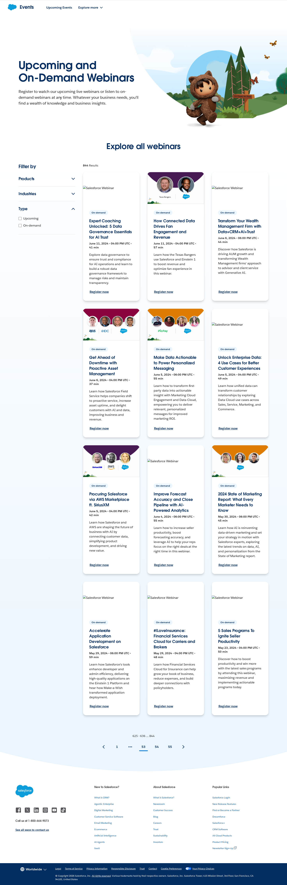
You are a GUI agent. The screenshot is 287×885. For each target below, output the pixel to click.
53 (143, 747)
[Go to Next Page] (183, 747)
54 (157, 747)
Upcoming (30, 218)
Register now (99, 292)
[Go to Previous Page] (103, 747)
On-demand (32, 225)
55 (170, 747)
